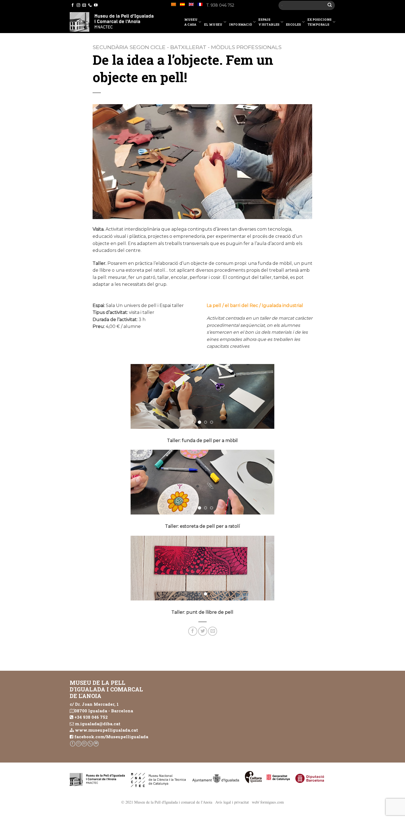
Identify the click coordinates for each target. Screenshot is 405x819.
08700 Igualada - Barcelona (103, 710)
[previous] (140, 396)
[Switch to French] (200, 4)
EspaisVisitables (268, 21)
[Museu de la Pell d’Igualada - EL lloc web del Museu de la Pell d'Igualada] (111, 22)
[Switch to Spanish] (182, 4)
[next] (264, 396)
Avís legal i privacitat (232, 802)
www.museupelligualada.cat (106, 730)
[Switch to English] (191, 4)
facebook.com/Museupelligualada (111, 736)
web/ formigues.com (268, 802)
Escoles (293, 24)
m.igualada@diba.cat (97, 723)
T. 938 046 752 (220, 5)
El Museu (213, 24)
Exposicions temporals (319, 21)
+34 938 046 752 (91, 717)
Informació (240, 24)
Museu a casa (191, 21)
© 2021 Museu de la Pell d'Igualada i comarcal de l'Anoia (166, 802)
